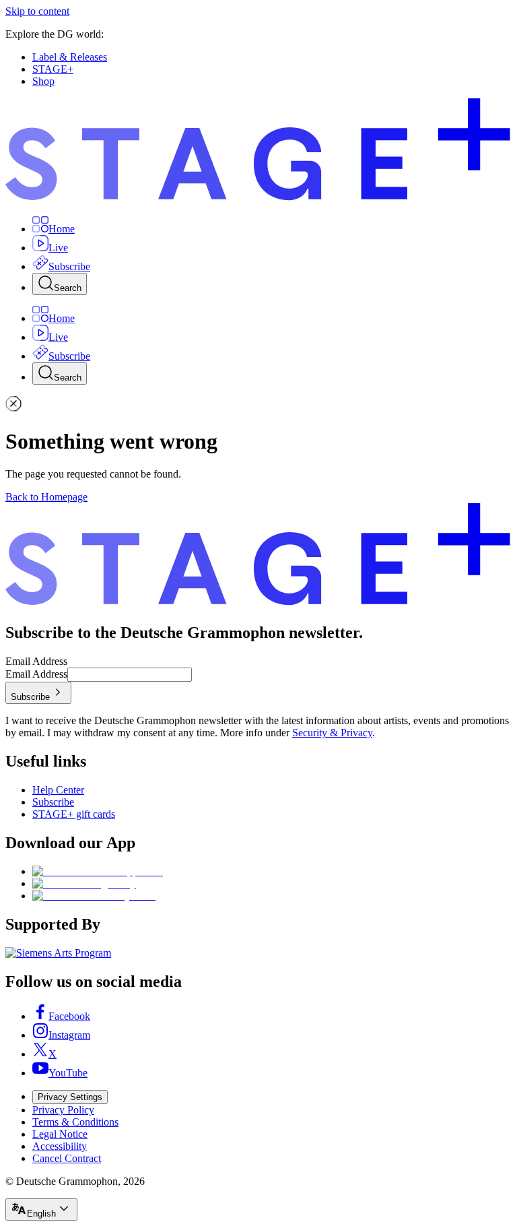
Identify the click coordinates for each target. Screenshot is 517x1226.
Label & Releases (69, 57)
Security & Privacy (332, 732)
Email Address (36, 661)
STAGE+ (52, 69)
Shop (43, 81)
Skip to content (37, 11)
